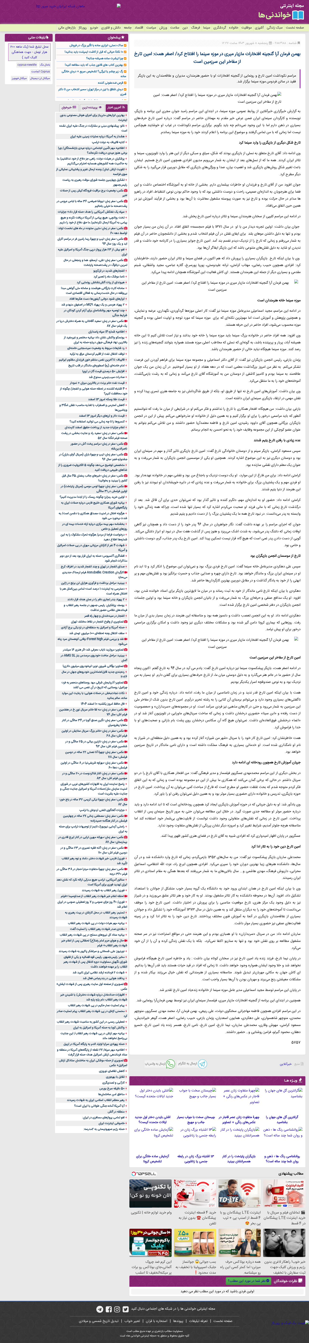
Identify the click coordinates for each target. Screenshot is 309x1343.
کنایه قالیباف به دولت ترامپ (108, 142)
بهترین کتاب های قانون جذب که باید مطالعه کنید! (94, 65)
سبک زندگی (275, 27)
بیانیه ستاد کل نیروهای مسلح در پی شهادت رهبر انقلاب (92, 934)
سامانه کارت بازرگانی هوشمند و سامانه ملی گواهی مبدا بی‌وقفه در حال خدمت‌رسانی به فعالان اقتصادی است (94, 291)
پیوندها (178, 1321)
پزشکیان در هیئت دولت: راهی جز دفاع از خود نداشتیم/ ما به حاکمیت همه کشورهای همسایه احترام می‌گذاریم (92, 161)
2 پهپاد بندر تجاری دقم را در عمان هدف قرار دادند (96, 599)
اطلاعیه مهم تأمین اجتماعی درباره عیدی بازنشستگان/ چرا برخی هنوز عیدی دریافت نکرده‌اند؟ (92, 150)
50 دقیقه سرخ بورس (112, 1088)
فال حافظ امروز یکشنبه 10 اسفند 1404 (103, 703)
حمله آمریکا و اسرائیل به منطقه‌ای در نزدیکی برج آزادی (93, 627)
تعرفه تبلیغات (198, 1321)
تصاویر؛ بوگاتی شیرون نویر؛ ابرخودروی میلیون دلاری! (93, 666)
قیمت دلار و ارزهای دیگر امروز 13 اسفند (102, 415)
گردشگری (219, 27)
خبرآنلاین (286, 1064)
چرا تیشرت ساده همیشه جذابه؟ (104, 58)
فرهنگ (195, 27)
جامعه (128, 27)
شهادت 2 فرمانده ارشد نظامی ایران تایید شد (99, 972)
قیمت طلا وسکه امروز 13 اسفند (106, 399)
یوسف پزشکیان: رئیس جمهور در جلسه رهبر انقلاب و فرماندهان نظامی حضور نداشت (95, 608)
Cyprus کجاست (40, 72)
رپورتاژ (83, 27)
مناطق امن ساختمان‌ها (111, 1094)
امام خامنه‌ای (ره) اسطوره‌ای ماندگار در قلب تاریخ (96, 365)
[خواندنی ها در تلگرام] (99, 1311)
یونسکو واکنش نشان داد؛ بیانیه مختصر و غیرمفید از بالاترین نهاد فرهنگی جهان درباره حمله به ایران (95, 340)
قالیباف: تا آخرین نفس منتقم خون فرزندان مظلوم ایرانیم (92, 359)
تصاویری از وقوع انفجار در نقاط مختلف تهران (97, 621)
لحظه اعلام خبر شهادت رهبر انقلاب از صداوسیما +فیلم (92, 896)
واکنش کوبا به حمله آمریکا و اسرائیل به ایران (99, 1027)
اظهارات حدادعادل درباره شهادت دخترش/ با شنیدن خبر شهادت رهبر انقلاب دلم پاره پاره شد (93, 997)
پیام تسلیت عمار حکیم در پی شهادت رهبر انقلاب (96, 1005)
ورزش (163, 27)
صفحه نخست (295, 27)
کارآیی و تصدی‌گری (113, 1082)
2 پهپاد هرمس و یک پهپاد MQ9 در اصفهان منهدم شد (93, 304)
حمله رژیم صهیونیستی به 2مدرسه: (104, 1129)
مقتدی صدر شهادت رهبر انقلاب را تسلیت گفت (97, 929)
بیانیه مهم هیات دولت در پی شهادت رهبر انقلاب (96, 923)
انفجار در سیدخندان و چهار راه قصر (104, 616)
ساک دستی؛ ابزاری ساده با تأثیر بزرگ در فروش (96, 45)
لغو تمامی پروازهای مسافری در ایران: (103, 1117)
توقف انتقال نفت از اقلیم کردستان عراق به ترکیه (97, 354)
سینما (206, 27)
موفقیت (246, 27)
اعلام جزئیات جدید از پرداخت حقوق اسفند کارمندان (95, 427)
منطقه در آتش (116, 1111)
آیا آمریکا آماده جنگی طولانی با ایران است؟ (99, 1106)
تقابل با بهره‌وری (115, 1077)
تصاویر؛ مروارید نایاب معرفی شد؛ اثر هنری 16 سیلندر (93, 649)
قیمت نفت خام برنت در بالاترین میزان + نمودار (97, 383)
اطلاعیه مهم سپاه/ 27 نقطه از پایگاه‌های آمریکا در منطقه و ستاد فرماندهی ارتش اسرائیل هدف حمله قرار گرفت (92, 1052)
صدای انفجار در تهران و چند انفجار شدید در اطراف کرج (93, 566)
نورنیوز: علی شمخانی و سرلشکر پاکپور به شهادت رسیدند (92, 951)
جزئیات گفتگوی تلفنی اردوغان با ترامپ (102, 810)
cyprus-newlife (26, 65)
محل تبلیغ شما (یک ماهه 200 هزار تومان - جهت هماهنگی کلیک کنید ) (29, 52)
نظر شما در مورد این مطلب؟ (247, 1281)
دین (185, 27)
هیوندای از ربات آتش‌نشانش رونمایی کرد (101, 282)
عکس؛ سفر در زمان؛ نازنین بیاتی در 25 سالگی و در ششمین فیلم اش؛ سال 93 (96, 744)
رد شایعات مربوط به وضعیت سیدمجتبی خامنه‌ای (96, 348)
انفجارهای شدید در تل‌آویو (109, 270)
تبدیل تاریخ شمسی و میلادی (99, 1321)
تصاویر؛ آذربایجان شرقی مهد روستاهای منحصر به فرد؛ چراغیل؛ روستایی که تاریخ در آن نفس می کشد (94, 685)
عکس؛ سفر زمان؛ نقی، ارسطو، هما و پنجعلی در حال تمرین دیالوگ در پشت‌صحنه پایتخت (95, 262)
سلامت (174, 27)
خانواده (233, 27)
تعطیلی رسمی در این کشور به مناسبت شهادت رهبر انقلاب (91, 1021)
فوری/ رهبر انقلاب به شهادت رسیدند (103, 890)
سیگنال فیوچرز (19, 78)
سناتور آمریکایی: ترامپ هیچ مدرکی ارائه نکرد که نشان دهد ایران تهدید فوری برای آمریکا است (91, 882)
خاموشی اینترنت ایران (111, 1123)
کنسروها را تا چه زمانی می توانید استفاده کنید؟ (97, 421)
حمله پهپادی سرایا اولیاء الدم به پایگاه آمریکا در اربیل (94, 1044)
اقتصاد (139, 27)
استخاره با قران (156, 1321)
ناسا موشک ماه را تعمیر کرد (109, 276)
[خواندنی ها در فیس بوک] (109, 1311)
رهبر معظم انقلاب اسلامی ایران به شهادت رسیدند (96, 1100)
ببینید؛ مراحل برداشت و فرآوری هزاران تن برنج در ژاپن (93, 583)
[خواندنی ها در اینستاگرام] (117, 1311)
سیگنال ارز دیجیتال (40, 78)
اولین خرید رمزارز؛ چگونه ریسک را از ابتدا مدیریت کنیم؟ (92, 497)
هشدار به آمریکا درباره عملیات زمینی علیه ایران (97, 136)
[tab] (116, 108)
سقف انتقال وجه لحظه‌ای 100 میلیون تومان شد (97, 633)
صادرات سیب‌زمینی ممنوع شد (107, 377)
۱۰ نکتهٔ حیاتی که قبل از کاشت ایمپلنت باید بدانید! (94, 52)
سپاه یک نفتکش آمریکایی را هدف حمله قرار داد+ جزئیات (91, 211)
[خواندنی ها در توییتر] (126, 1311)
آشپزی (259, 27)
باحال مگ (45, 65)
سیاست (151, 27)
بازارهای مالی (67, 27)
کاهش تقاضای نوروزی (112, 1071)
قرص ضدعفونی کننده (110, 82)
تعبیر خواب (132, 1321)
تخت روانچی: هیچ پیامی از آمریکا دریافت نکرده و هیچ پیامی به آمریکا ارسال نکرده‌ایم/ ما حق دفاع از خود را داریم (93, 220)
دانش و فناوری (111, 27)
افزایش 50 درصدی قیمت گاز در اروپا (103, 371)
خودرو (94, 27)
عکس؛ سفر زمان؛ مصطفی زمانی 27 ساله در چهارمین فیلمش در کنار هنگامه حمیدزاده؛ (95, 818)
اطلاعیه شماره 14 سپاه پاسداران (106, 331)
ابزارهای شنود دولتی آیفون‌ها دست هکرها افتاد (97, 298)
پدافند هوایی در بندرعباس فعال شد (104, 978)
